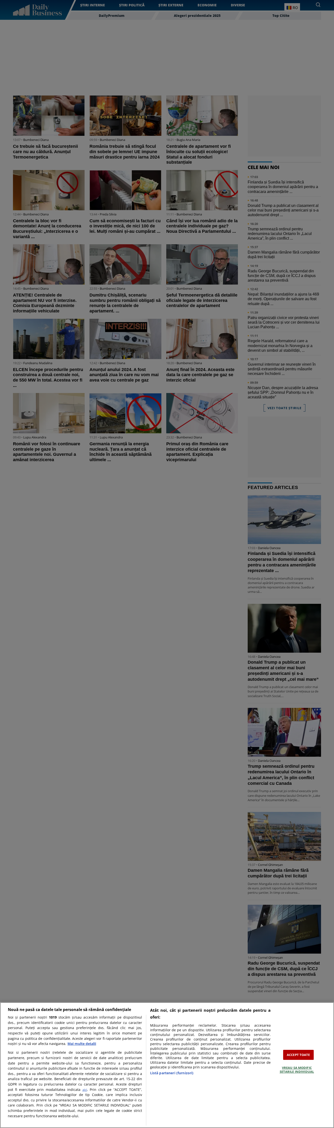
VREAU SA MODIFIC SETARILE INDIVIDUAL (297, 1069)
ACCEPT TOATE (298, 1055)
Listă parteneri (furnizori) (172, 1073)
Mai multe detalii (81, 1043)
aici (84, 1089)
